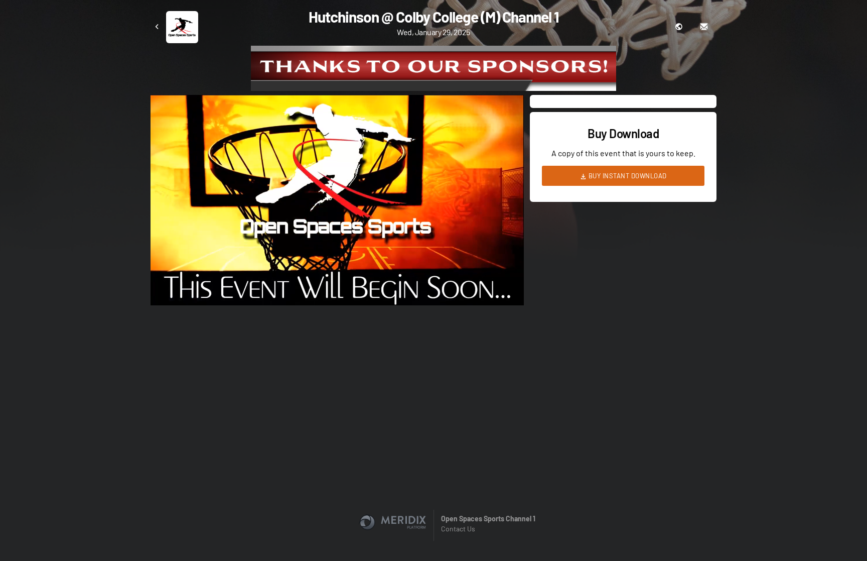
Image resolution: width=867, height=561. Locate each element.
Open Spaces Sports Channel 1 (488, 518)
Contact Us (458, 528)
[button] (340, 203)
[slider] (337, 269)
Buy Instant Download (627, 176)
